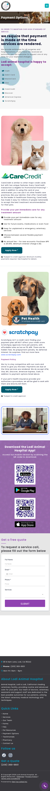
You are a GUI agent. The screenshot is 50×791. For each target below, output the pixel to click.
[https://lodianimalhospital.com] (5, 5)
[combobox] (25, 595)
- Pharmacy (6, 740)
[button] (47, 5)
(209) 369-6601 (18, 666)
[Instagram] (9, 755)
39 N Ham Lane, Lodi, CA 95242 (17, 662)
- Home (4, 714)
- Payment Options (10, 733)
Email (7, 570)
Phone (8, 580)
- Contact (5, 743)
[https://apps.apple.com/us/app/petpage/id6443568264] (25, 524)
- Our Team (6, 720)
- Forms (4, 723)
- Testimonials (8, 737)
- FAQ (3, 727)
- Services (5, 717)
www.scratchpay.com (11, 355)
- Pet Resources (8, 730)
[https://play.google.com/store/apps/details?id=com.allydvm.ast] (25, 490)
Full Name (9, 560)
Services (8, 590)
